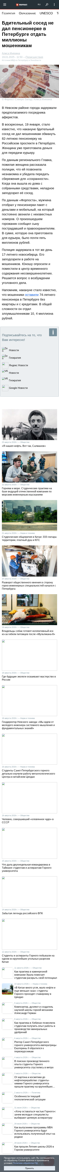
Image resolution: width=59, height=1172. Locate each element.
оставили (32, 294)
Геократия (8, 13)
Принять (29, 1168)
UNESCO (46, 13)
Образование (27, 13)
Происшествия (34, 57)
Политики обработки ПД (25, 1163)
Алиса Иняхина (11, 53)
